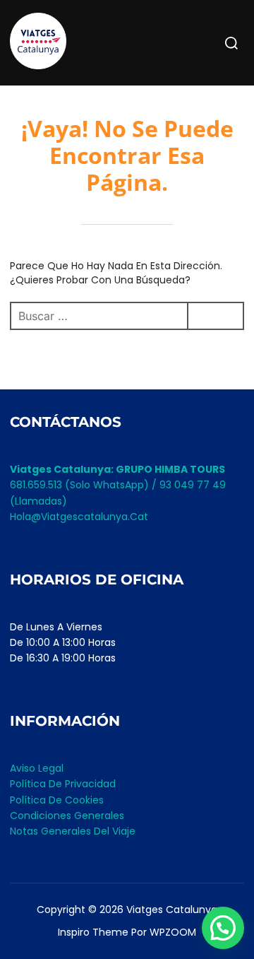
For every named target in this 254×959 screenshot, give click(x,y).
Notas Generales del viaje (72, 831)
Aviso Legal (37, 768)
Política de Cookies (57, 800)
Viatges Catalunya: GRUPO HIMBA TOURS (117, 469)
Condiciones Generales (67, 815)
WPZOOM (173, 932)
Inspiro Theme (93, 932)
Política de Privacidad (63, 784)
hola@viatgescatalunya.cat (79, 517)
